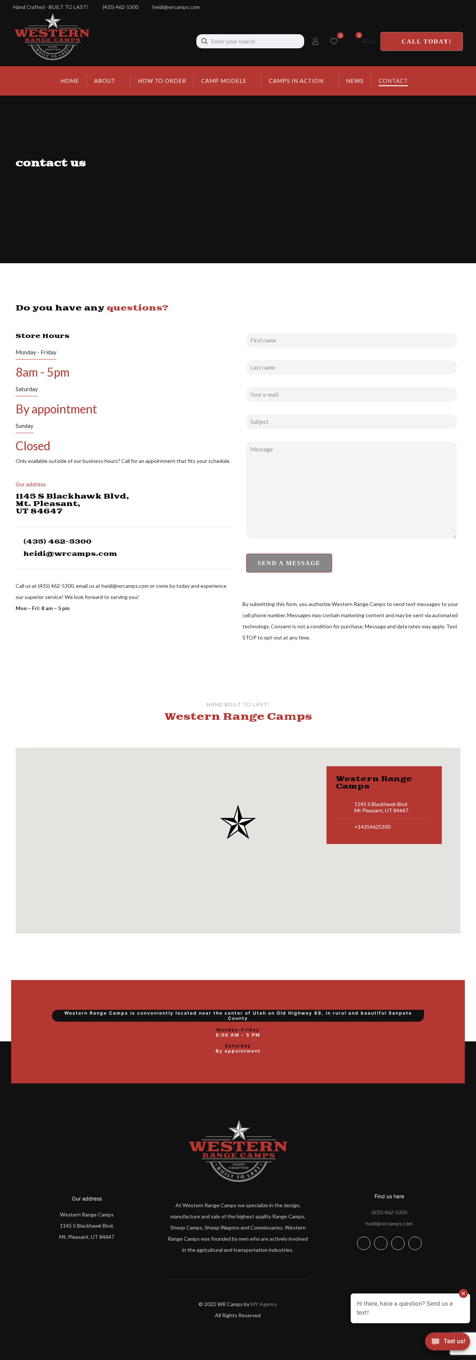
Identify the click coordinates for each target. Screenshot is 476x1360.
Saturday (27, 389)
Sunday (24, 425)
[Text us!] (447, 1344)
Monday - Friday (36, 352)
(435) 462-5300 (389, 1212)
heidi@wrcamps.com (389, 1223)
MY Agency (264, 1304)
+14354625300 (372, 827)
